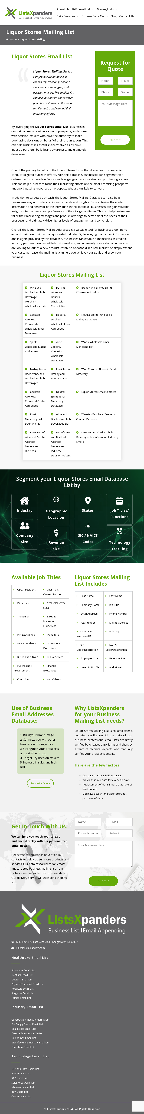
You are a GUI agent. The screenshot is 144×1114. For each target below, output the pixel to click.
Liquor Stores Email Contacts (98, 391)
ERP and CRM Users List (25, 1069)
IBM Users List (19, 1091)
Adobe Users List (21, 1073)
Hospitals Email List (22, 988)
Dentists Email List (21, 975)
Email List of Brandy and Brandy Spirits (61, 373)
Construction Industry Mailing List (30, 1019)
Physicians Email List (23, 970)
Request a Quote (40, 783)
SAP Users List (19, 1078)
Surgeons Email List (22, 993)
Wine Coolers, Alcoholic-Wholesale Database (57, 351)
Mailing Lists (105, 9)
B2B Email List (81, 9)
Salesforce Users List (23, 1082)
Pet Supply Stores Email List (27, 1024)
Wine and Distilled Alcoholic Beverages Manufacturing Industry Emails (97, 437)
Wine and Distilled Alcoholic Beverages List (61, 418)
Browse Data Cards (95, 16)
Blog (113, 16)
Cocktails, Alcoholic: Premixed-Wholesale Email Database (34, 324)
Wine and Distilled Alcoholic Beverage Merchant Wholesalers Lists (35, 297)
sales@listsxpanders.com (30, 947)
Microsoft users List (22, 1087)
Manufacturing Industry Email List (30, 1042)
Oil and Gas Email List (23, 1038)
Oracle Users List (21, 1096)
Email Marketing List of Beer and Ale (35, 418)
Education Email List (22, 1047)
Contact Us (126, 16)
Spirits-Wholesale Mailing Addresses (35, 346)
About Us (63, 9)
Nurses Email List (21, 997)
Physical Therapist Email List (27, 984)
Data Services (66, 16)
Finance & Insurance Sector (27, 1033)
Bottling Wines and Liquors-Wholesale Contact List (58, 297)
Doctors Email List (21, 979)
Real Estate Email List (23, 1028)
